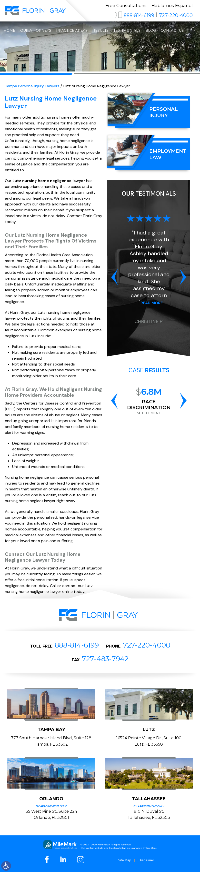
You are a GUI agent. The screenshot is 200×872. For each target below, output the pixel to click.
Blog (150, 30)
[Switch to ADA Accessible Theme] (6, 866)
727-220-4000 (176, 15)
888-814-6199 (139, 15)
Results (100, 30)
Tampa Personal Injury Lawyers (32, 86)
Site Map (124, 860)
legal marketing (117, 848)
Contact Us (172, 30)
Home (9, 30)
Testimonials (126, 30)
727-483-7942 (105, 659)
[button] (114, 277)
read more (151, 302)
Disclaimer (146, 860)
